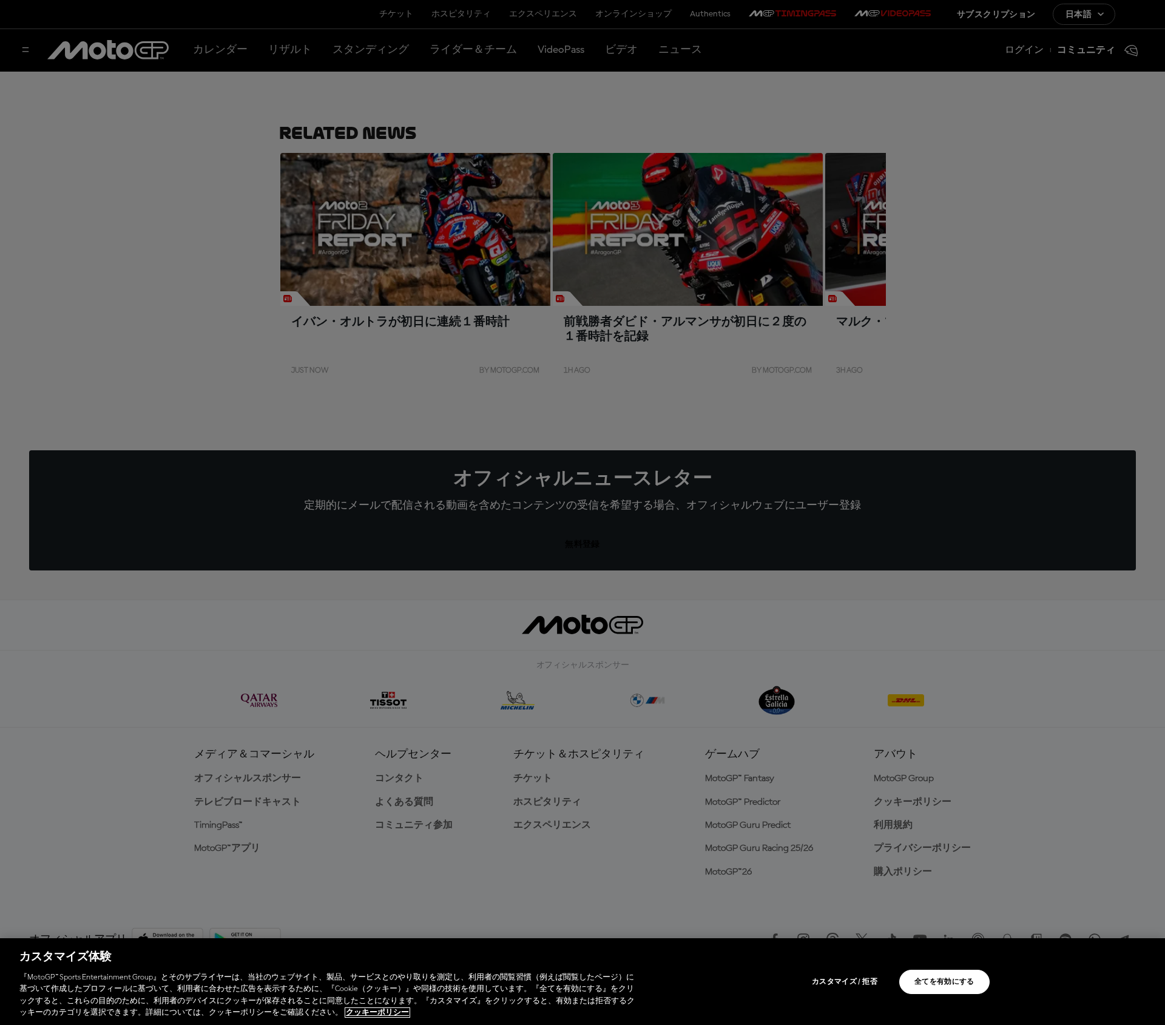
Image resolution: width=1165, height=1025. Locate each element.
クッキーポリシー (377, 1013)
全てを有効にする (944, 982)
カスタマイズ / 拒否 (844, 982)
